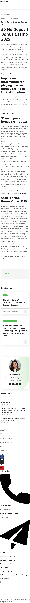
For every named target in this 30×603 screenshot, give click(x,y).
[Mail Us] (15, 550)
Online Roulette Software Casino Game (13, 191)
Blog (5, 295)
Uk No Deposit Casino (8, 113)
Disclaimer (4, 567)
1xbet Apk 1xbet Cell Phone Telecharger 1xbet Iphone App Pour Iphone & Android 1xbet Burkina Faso (15, 330)
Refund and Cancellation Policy (13, 575)
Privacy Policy (6, 571)
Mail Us (3, 552)
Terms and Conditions (9, 564)
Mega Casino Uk (6, 74)
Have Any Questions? (9, 513)
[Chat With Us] (15, 503)
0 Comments (15, 18)
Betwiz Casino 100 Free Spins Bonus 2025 (14, 193)
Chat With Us (5, 505)
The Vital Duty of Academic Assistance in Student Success (14, 302)
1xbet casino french (10, 321)
